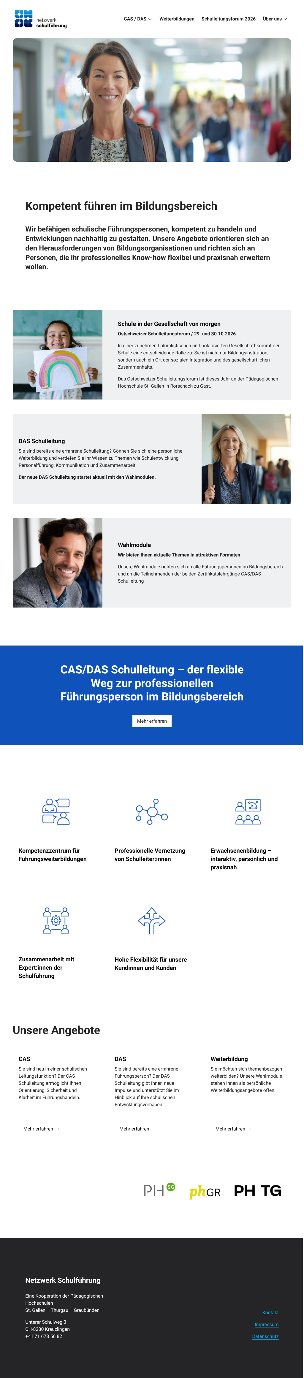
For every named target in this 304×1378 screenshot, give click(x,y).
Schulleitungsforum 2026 (229, 19)
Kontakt (270, 1312)
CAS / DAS (135, 19)
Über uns (272, 19)
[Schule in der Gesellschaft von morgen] (152, 354)
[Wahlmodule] (152, 563)
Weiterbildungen (176, 19)
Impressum (267, 1324)
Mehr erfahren (152, 721)
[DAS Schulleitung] (152, 459)
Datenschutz (265, 1336)
